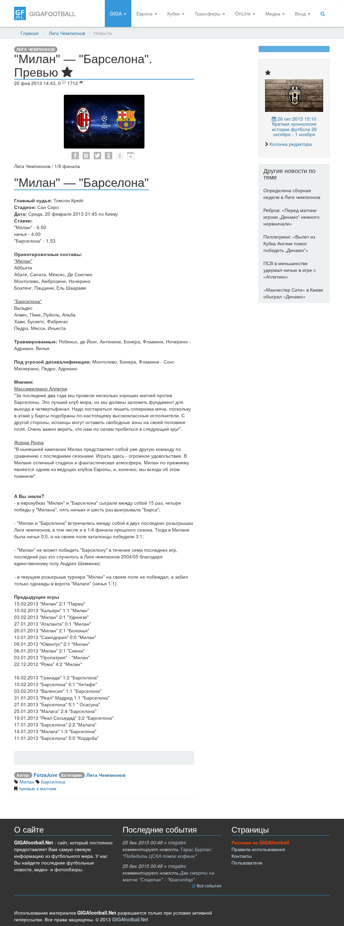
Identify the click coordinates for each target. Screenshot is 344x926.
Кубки (174, 13)
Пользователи (246, 862)
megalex (177, 842)
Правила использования (258, 849)
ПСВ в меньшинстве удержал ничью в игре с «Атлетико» (289, 270)
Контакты (241, 855)
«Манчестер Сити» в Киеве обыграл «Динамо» (293, 293)
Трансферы (208, 13)
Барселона (52, 781)
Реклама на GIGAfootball (260, 842)
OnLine (243, 13)
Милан (26, 781)
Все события (209, 885)
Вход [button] (301, 13)
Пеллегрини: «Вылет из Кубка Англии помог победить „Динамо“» (289, 243)
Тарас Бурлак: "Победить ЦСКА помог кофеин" (167, 852)
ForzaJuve (45, 774)
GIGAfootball (52, 13)
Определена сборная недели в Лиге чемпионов (291, 193)
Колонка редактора (290, 143)
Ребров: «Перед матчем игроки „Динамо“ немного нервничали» (291, 217)
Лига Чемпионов (67, 33)
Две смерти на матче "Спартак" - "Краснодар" (168, 876)
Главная (29, 33)
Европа (145, 13)
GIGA (116, 13)
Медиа (273, 13)
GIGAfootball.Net (130, 919)
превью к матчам (36, 788)
